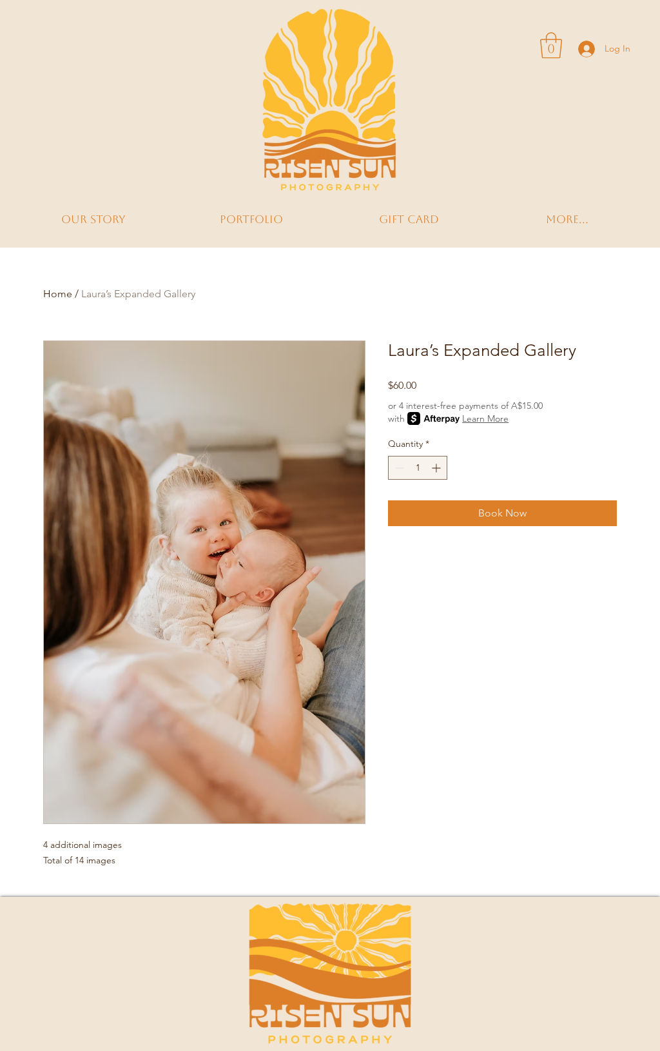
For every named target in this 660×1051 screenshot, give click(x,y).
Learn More (485, 418)
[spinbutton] (417, 468)
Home (57, 294)
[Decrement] (398, 468)
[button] (551, 45)
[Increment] (437, 468)
